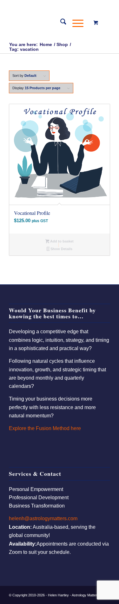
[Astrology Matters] (49, 22)
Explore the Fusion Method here (45, 428)
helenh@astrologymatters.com (43, 518)
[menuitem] (60, 22)
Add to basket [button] (61, 241)
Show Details (61, 249)
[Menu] (74, 22)
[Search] (60, 22)
